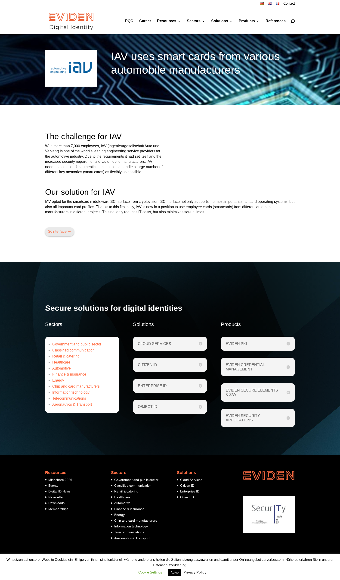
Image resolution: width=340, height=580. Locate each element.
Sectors (194, 21)
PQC (129, 21)
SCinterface (57, 231)
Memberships (58, 509)
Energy (58, 380)
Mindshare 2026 (60, 480)
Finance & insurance (69, 374)
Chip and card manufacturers (76, 386)
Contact (289, 4)
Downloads (56, 503)
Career (145, 21)
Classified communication (73, 350)
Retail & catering (66, 356)
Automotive (61, 368)
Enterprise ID (189, 491)
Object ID (187, 497)
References (276, 21)
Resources (166, 21)
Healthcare (61, 362)
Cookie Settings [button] (150, 572)
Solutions (219, 21)
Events (53, 485)
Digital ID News (59, 491)
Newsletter (56, 497)
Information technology (71, 392)
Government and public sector (76, 344)
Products (247, 21)
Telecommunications (69, 398)
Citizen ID (187, 485)
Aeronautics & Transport (72, 404)
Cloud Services (191, 480)
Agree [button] (175, 572)
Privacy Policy (194, 572)
